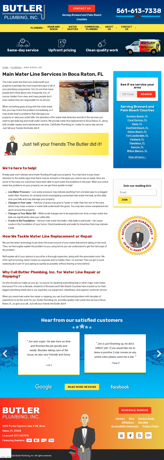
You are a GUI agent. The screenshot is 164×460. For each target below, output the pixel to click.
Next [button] (159, 353)
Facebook (130, 435)
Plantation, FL (137, 143)
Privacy (3, 456)
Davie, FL (137, 124)
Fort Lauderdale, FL (137, 135)
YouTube (121, 435)
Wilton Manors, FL (137, 151)
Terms (8, 456)
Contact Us (82, 8)
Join (124, 199)
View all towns (136, 157)
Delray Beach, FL (137, 131)
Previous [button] (5, 353)
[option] (49, 353)
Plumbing (16, 67)
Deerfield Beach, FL (137, 127)
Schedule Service (134, 410)
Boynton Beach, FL (137, 116)
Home (5, 67)
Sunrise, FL (137, 147)
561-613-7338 (138, 11)
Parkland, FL (137, 139)
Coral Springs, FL (137, 120)
